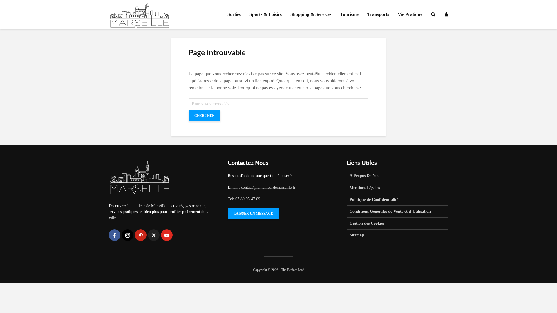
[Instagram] (127, 235)
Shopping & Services (310, 14)
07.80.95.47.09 (247, 199)
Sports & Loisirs (265, 14)
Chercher (204, 116)
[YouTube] (167, 235)
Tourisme (349, 14)
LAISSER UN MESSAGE (253, 214)
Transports (378, 14)
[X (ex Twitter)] (154, 235)
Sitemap (357, 235)
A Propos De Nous (365, 176)
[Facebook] (114, 235)
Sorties (234, 14)
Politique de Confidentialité (374, 199)
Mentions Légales (365, 187)
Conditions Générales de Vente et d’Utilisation (390, 211)
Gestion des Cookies (367, 223)
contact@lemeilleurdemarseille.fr (268, 187)
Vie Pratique (410, 14)
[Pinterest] (141, 235)
